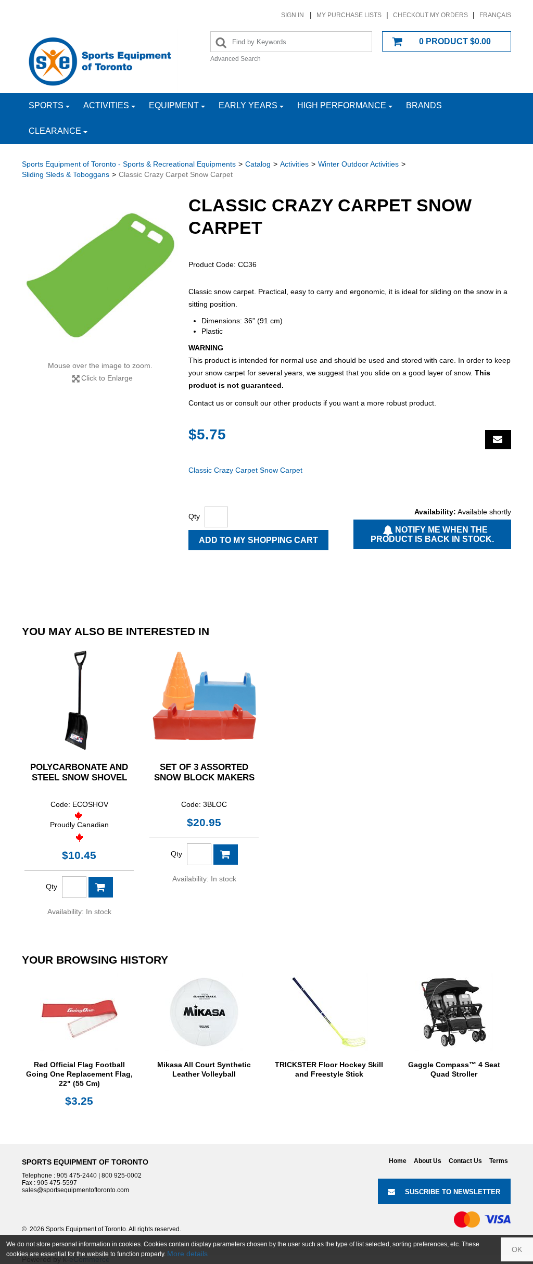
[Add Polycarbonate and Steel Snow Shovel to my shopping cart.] (100, 887)
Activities (106, 105)
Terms (498, 1161)
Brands (424, 105)
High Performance (341, 105)
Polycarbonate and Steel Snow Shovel (79, 772)
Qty (194, 516)
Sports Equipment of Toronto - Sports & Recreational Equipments (129, 164)
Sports (46, 105)
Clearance (55, 131)
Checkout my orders (430, 15)
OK (517, 1249)
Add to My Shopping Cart (258, 540)
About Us (427, 1161)
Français (495, 15)
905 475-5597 (57, 1182)
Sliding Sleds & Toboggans (65, 174)
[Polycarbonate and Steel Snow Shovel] (79, 698)
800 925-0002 (121, 1175)
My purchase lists (349, 15)
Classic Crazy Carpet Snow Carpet (245, 470)
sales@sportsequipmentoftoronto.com (75, 1190)
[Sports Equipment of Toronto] (100, 61)
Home (398, 1161)
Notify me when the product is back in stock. (432, 534)
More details (187, 1253)
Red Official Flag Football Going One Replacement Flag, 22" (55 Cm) (79, 1074)
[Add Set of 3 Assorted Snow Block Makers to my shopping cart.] (225, 854)
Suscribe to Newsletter (452, 1192)
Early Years (248, 105)
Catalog (258, 164)
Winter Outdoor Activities (358, 164)
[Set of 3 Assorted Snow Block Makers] (204, 698)
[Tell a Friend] (498, 439)
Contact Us (465, 1161)
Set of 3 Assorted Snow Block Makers (204, 772)
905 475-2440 (77, 1175)
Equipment (174, 105)
